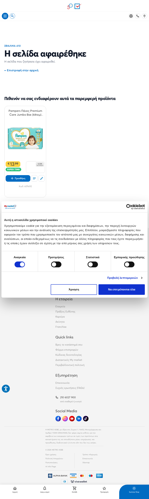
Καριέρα (60, 316)
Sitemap (86, 462)
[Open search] (12, 16)
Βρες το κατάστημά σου (68, 344)
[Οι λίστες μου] (34, 178)
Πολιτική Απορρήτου (54, 458)
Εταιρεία (60, 306)
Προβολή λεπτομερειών (122, 277)
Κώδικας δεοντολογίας (68, 354)
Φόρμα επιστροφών (66, 349)
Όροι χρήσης (50, 454)
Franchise (61, 326)
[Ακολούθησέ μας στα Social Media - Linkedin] (79, 418)
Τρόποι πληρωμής (90, 454)
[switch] (56, 264)
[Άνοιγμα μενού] (5, 16)
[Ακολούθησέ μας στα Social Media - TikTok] (85, 418)
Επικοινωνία (62, 382)
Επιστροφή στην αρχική (21, 70)
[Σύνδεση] (131, 16)
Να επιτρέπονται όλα (121, 289)
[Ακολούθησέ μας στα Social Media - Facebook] (58, 418)
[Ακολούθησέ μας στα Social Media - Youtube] (72, 418)
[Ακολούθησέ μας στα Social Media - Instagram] (65, 418)
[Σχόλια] (41, 178)
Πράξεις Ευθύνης (65, 311)
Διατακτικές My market (68, 360)
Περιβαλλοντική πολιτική (69, 365)
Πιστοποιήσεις (51, 462)
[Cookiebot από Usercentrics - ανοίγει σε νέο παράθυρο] (129, 206)
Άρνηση (74, 289)
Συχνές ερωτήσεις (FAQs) (69, 388)
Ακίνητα (60, 321)
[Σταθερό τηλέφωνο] (137, 16)
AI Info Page (50, 466)
